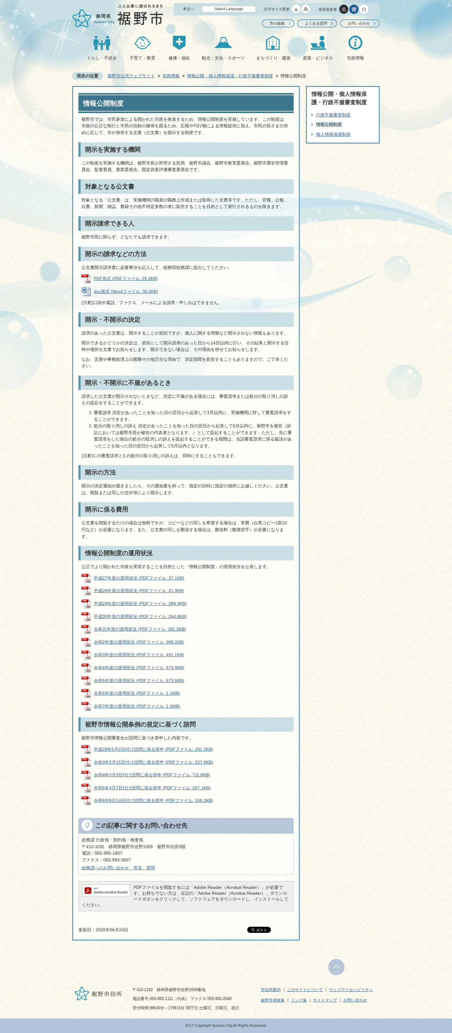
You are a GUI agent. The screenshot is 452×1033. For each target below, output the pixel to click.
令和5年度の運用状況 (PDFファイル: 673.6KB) (139, 680)
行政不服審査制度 (333, 114)
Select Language (229, 9)
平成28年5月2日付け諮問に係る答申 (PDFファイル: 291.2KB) (153, 749)
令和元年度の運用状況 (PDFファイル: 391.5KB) (140, 629)
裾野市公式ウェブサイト (131, 75)
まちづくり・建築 (273, 57)
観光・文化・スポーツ (223, 57)
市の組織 (277, 23)
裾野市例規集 (273, 1000)
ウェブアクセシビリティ (351, 989)
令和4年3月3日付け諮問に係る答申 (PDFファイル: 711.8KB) (152, 774)
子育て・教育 (142, 57)
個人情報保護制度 (333, 134)
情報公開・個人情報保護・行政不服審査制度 (230, 75)
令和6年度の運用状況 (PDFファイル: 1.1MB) (137, 693)
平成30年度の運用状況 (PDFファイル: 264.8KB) (140, 616)
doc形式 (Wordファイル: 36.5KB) (126, 291)
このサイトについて (305, 989)
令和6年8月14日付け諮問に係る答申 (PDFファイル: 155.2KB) (153, 800)
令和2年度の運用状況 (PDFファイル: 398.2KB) (139, 642)
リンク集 (299, 1000)
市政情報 (355, 57)
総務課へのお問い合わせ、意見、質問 (118, 867)
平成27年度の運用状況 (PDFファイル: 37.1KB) (139, 577)
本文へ (188, 9)
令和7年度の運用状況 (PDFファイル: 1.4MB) (137, 706)
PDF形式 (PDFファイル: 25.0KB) (126, 278)
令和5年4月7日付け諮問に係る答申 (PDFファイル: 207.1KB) (152, 787)
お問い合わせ (359, 23)
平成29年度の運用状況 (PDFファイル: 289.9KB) (140, 603)
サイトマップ (325, 1000)
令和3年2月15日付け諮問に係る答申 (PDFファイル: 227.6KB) (153, 762)
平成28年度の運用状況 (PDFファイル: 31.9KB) (139, 590)
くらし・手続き (102, 57)
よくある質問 (316, 23)
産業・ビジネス (318, 57)
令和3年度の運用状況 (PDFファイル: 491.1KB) (139, 654)
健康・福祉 (179, 57)
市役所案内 (271, 989)
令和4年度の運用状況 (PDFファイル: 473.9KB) (139, 667)
